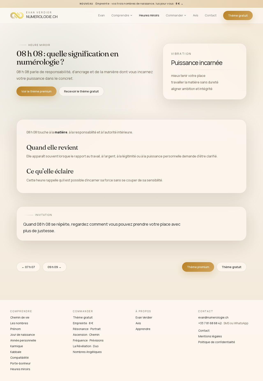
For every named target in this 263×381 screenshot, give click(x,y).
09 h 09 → (54, 267)
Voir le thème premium (36, 91)
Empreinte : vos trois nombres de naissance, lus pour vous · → (131, 3)
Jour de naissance (22, 335)
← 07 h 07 (28, 267)
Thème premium (198, 267)
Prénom (15, 329)
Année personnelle (23, 340)
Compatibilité (19, 357)
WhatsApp (241, 323)
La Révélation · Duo (86, 346)
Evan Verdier (144, 317)
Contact (211, 15)
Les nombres (19, 323)
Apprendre (143, 329)
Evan (101, 15)
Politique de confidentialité (216, 342)
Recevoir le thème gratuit (81, 91)
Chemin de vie (19, 317)
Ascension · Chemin (86, 335)
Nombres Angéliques (87, 352)
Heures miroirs (149, 15)
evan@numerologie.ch (213, 317)
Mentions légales (210, 336)
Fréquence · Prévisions (88, 340)
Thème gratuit (238, 15)
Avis (195, 15)
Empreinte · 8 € (83, 323)
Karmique (16, 346)
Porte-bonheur (20, 363)
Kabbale (15, 352)
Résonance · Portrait (87, 329)
